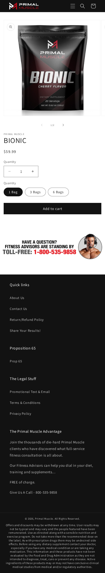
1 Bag (13, 192)
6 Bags (58, 192)
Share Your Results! (25, 330)
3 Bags (35, 192)
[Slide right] (63, 125)
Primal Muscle (44, 518)
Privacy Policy (20, 413)
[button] (72, 6)
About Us (17, 298)
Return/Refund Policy (27, 319)
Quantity (10, 162)
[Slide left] (41, 125)
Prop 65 (16, 361)
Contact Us (18, 309)
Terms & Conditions (25, 402)
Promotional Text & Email (30, 392)
